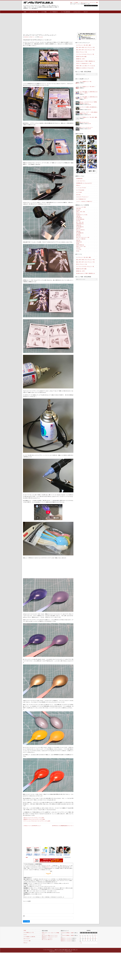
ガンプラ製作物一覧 (53, 11)
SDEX (78, 240)
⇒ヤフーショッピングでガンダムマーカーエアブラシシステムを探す (36, 821)
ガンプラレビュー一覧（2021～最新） (84, 45)
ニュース (78, 249)
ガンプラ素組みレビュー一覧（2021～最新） (89, 117)
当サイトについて (84, 2)
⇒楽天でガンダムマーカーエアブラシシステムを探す (33, 817)
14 (90, 937)
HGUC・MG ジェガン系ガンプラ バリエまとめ (85, 65)
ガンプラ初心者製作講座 (65, 11)
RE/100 (78, 235)
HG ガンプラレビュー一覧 (81, 52)
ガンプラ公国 (79, 192)
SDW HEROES (80, 223)
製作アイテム (33, 36)
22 (92, 938)
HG (77, 251)
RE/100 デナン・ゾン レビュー (47, 938)
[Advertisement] (48, 23)
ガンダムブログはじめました (60, 951)
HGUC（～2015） (80, 211)
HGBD (78, 231)
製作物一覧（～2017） (80, 58)
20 (87, 938)
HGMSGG (79, 241)
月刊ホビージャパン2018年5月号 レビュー (32, 825)
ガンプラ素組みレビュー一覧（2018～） (88, 86)
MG (78, 210)
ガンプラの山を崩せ (80, 190)
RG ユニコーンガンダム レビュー (86, 127)
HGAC (78, 234)
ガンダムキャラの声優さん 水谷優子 (67, 932)
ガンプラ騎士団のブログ (81, 199)
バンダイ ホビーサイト (80, 180)
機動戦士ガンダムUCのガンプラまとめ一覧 (84, 68)
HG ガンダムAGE (80, 229)
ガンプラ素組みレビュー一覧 (85, 81)
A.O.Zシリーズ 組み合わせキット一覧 (83, 63)
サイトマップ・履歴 (94, 2)
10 (80, 937)
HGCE (78, 228)
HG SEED (79, 217)
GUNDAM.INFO (79, 178)
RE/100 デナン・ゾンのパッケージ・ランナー (50, 936)
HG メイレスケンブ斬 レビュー (47, 939)
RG (78, 213)
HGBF (78, 216)
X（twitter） (76, 2)
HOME (25, 11)
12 (85, 937)
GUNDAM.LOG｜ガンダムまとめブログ (84, 183)
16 (95, 937)
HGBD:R (78, 225)
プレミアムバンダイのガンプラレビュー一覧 (85, 54)
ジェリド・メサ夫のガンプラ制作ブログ (84, 201)
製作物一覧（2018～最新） (81, 56)
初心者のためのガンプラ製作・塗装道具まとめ (85, 61)
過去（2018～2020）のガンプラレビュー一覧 (85, 47)
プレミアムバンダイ (81, 207)
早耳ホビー (78, 185)
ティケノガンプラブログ (81, 187)
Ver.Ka (78, 248)
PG (77, 243)
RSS (71, 2)
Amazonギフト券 (49, 866)
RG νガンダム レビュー (84, 122)
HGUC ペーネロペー (80, 246)
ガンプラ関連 (44, 11)
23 (95, 938)
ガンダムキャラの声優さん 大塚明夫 (67, 935)
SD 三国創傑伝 (79, 232)
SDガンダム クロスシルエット (82, 237)
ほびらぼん (78, 194)
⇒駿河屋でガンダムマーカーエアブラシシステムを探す (34, 819)
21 (90, 938)
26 (85, 940)
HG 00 (78, 220)
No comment (41, 36)
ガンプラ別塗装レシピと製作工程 (29, 936)
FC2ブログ (86, 11)
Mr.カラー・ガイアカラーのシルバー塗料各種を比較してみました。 (88, 102)
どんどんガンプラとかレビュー (82, 196)
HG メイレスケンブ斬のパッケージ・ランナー (50, 935)
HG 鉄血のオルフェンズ (81, 214)
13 (87, 937)
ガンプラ (89, 104)
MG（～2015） (79, 222)
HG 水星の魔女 (79, 226)
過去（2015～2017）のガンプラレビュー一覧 (85, 49)
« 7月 (81, 942)
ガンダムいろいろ (77, 11)
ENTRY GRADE (80, 245)
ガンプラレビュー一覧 (34, 11)
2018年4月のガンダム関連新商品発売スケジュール (62, 825)
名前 (24, 915)
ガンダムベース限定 (80, 238)
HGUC (78, 208)
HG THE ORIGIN (80, 219)
